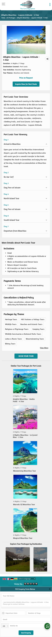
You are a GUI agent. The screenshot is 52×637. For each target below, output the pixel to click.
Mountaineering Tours (35, 339)
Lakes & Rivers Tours (13, 339)
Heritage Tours (11, 319)
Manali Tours (25, 559)
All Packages (11, 18)
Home (3, 18)
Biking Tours (10, 344)
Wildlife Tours (10, 324)
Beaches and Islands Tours (31, 324)
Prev (8, 560)
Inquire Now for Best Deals (26, 84)
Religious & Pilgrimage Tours (16, 329)
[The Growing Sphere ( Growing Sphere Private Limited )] (27, 5)
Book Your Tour (26, 356)
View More (44, 348)
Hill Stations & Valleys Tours (32, 319)
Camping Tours (38, 329)
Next (44, 560)
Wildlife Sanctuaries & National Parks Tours (23, 334)
